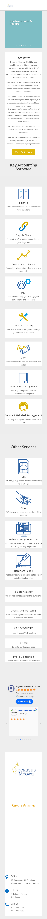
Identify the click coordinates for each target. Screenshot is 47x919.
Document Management (23, 386)
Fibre (24, 508)
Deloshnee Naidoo (26, 710)
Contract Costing (23, 325)
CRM (23, 357)
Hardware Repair (23, 570)
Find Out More (23, 152)
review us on (23, 701)
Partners (23, 642)
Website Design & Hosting (23, 539)
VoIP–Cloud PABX (23, 627)
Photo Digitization (23, 656)
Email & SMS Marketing (23, 610)
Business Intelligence (23, 264)
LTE (23, 476)
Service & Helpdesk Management (23, 415)
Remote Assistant (23, 591)
